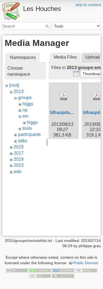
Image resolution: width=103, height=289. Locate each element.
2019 (19, 159)
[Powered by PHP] (63, 270)
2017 (19, 153)
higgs (28, 104)
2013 (19, 91)
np (25, 110)
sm (25, 116)
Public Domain (85, 263)
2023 (19, 165)
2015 (19, 146)
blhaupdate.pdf (66, 112)
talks (22, 140)
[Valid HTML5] (86, 270)
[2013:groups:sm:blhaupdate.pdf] (63, 96)
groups (25, 97)
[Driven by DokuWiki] (63, 275)
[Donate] (40, 270)
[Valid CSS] (40, 275)
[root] (14, 85)
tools (27, 128)
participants (29, 134)
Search (47, 26)
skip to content (88, 4)
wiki (17, 171)
